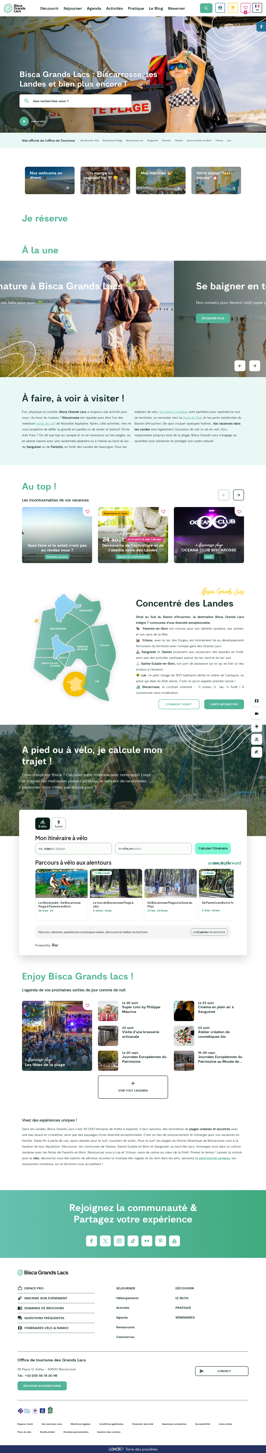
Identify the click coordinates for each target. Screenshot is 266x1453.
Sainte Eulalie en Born (199, 140)
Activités (114, 8)
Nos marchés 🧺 (156, 172)
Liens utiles (225, 1423)
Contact (224, 1371)
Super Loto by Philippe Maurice (141, 1009)
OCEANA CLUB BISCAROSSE (209, 550)
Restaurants (125, 1327)
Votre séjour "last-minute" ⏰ (214, 175)
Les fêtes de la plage (45, 1064)
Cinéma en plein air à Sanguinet (216, 1009)
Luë (229, 140)
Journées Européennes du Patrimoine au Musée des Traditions (220, 1059)
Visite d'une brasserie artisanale (140, 1034)
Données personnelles (75, 1431)
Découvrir (49, 8)
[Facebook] (91, 1240)
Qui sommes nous (52, 1423)
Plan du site (24, 1431)
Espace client (25, 1423)
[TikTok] (133, 1240)
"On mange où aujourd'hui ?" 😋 (101, 175)
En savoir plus (39, 318)
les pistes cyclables (173, 412)
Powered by (43, 945)
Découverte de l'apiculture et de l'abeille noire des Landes (133, 547)
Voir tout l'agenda (133, 1090)
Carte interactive (224, 704)
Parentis (166, 140)
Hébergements (127, 1298)
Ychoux (219, 140)
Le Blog (156, 8)
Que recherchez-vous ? (51, 101)
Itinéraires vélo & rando (46, 1328)
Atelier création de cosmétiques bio (214, 1034)
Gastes (179, 140)
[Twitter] (105, 1240)
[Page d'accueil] (14, 8)
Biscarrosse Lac (134, 140)
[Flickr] (146, 1240)
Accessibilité (202, 1423)
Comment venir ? (179, 704)
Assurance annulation (174, 1423)
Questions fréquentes (44, 1318)
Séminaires (185, 1317)
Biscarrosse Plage (112, 140)
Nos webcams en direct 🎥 (46, 175)
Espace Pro (34, 1288)
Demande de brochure (44, 1308)
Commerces (125, 1337)
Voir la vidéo (38, 121)
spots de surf (45, 423)
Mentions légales (80, 1423)
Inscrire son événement (45, 1298)
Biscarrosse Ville (90, 140)
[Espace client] (220, 8)
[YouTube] (174, 1240)
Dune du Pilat (192, 417)
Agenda (94, 8)
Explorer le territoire (211, 932)
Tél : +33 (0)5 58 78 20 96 (37, 1376)
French (257, 6)
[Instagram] (119, 1240)
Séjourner (72, 8)
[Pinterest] (160, 1240)
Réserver (176, 8)
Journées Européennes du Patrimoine (144, 1059)
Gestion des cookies (108, 1431)
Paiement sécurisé (142, 1423)
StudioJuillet (47, 1431)
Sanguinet (152, 140)
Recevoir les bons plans (42, 1386)
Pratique (136, 8)
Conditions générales (111, 1423)
